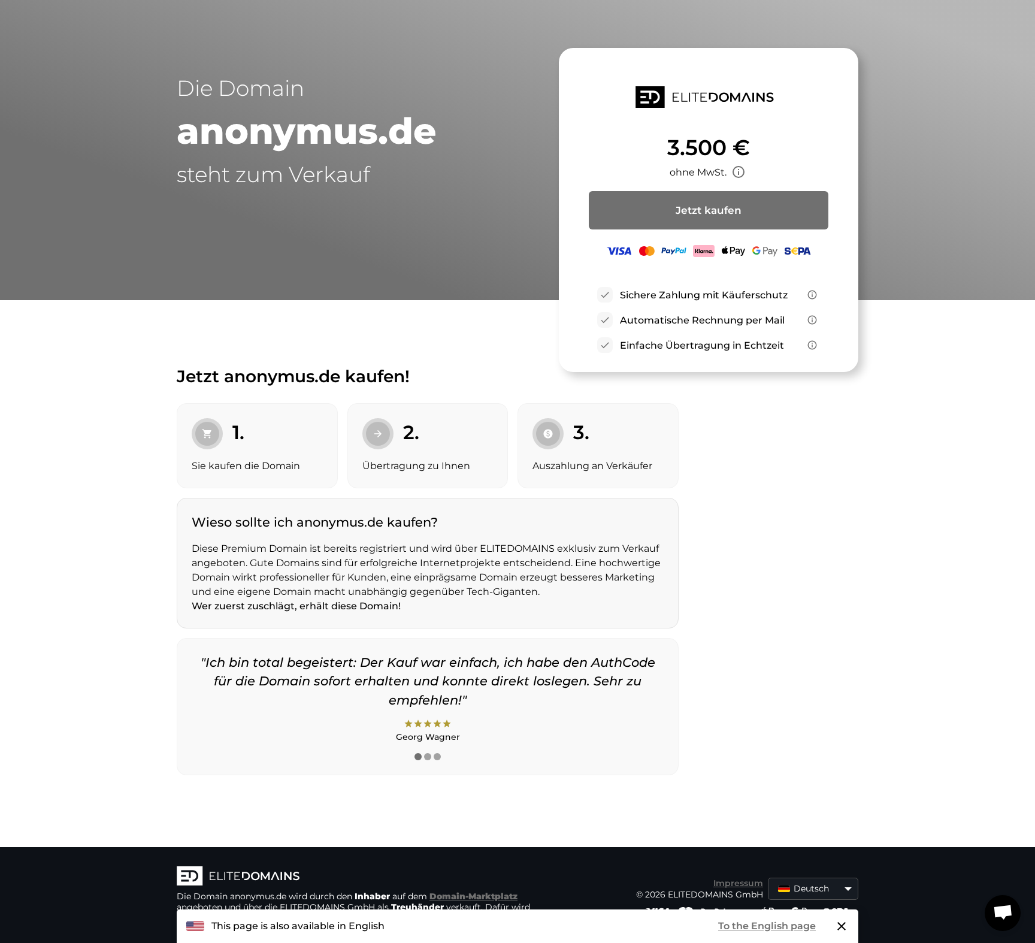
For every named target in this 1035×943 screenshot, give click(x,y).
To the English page (767, 926)
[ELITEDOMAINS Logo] (356, 877)
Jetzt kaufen (709, 210)
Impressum (738, 883)
